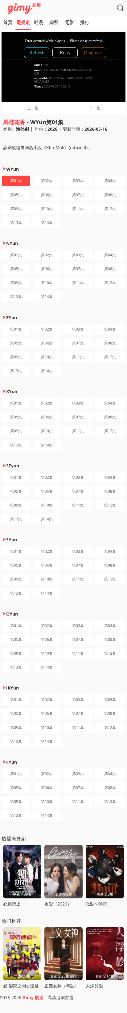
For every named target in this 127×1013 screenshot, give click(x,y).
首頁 (7, 22)
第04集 (110, 180)
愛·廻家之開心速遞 (21, 986)
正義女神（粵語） (61, 986)
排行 (84, 22)
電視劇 (23, 22)
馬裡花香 (14, 122)
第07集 (78, 194)
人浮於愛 (94, 986)
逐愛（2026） (58, 904)
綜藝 (54, 22)
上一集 (32, 108)
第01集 (16, 180)
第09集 (16, 208)
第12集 (110, 208)
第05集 (16, 194)
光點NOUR (96, 904)
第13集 (16, 222)
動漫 (38, 22)
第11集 (78, 208)
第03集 (78, 180)
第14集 (47, 222)
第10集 (47, 208)
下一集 (94, 108)
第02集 (47, 180)
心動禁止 (11, 904)
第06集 (47, 194)
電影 (69, 22)
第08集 (110, 194)
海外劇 (22, 129)
